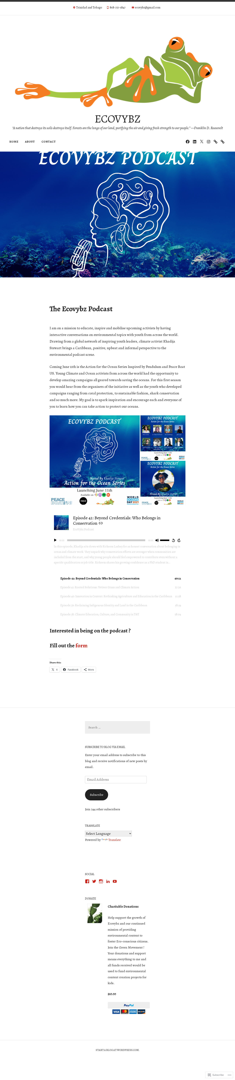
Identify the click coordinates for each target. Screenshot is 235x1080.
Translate (114, 840)
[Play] (55, 540)
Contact (48, 141)
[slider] (165, 540)
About (30, 141)
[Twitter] (201, 141)
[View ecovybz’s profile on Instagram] (101, 881)
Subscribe (96, 794)
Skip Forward (179, 540)
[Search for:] (117, 727)
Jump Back (173, 540)
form (81, 645)
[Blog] (215, 141)
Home (13, 141)
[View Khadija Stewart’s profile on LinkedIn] (108, 881)
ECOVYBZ (118, 118)
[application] (117, 540)
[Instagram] (208, 141)
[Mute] (157, 540)
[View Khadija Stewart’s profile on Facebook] (87, 881)
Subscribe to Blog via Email (105, 747)
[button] (95, 460)
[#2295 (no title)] (222, 141)
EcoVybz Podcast (83, 529)
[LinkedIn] (194, 141)
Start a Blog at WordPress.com (117, 1050)
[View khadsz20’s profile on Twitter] (94, 881)
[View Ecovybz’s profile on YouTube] (115, 881)
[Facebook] (188, 141)
